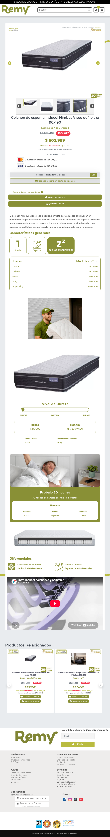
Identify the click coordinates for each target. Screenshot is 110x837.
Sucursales (16, 758)
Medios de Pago (18, 777)
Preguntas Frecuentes (21, 773)
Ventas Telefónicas (65, 758)
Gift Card (15, 762)
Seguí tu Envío (63, 775)
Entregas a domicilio (66, 760)
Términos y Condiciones (22, 795)
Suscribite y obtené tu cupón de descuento (85, 730)
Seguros (60, 780)
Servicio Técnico (64, 787)
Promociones (17, 780)
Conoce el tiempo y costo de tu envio (56, 181)
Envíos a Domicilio (65, 773)
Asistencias (62, 777)
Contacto (15, 782)
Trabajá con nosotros (20, 760)
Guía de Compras (19, 775)
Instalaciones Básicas (66, 784)
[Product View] (30, 657)
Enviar (79, 744)
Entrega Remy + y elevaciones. (27, 192)
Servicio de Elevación (66, 782)
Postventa (61, 762)
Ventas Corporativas (66, 765)
